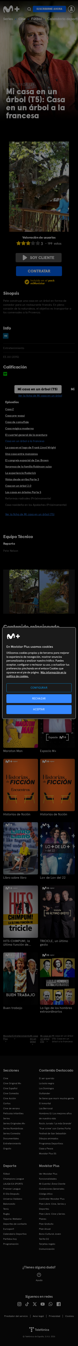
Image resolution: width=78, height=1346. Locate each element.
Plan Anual (45, 1229)
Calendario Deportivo (15, 1234)
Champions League (13, 1178)
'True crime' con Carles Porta (55, 1128)
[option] (24, 592)
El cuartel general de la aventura (26, 434)
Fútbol (36, 19)
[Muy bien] (38, 243)
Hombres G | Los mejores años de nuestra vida (55, 1116)
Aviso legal (38, 1316)
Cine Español (10, 1088)
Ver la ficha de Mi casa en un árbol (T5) (29, 514)
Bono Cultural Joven (50, 1234)
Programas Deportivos (51, 1143)
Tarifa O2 (44, 1239)
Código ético (46, 1193)
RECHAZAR (39, 698)
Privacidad (54, 1316)
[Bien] (33, 243)
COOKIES (69, 1316)
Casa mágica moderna (19, 428)
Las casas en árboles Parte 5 (23, 492)
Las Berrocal (46, 1108)
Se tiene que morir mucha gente (56, 1098)
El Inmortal (45, 1103)
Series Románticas (13, 1128)
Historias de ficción (16, 814)
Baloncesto (9, 1203)
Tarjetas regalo (47, 1244)
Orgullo (7, 1148)
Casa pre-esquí (15, 415)
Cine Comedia (11, 1093)
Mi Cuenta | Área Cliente (52, 1183)
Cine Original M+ (12, 1083)
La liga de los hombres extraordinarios (56, 1009)
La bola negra (46, 1083)
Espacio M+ (48, 751)
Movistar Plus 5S (47, 1153)
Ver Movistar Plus (48, 1173)
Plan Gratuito (46, 1224)
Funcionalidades (48, 1178)
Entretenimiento (12, 1143)
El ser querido (46, 1078)
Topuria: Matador (12, 1218)
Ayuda (39, 1280)
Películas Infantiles (13, 1113)
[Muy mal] (18, 243)
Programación (11, 1244)
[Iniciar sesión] (71, 9)
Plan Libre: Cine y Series (52, 1213)
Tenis (6, 1208)
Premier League (12, 1188)
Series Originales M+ (14, 1123)
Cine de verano (11, 1108)
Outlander (44, 1093)
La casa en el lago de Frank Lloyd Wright (30, 447)
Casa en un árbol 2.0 (18, 485)
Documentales (11, 1138)
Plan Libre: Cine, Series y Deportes (52, 1206)
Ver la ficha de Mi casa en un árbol (40, 395)
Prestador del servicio (16, 1316)
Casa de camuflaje (17, 422)
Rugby (6, 1213)
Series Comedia (11, 1133)
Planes (42, 1218)
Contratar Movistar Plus (51, 1198)
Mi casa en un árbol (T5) (38, 389)
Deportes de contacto (15, 1224)
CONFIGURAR (39, 687)
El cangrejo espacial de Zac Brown (27, 460)
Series (8, 19)
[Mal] (23, 243)
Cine (22, 19)
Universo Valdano (12, 1198)
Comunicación (47, 1249)
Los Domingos (46, 1088)
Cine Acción (9, 1098)
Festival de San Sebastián (52, 1133)
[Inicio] (11, 9)
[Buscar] (29, 9)
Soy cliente (42, 257)
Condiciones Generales (51, 1188)
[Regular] (28, 243)
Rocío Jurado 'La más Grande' (55, 1123)
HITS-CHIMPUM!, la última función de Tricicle (16, 942)
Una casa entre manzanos (21, 453)
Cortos (6, 1103)
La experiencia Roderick (20, 473)
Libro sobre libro (14, 877)
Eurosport (8, 1229)
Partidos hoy (10, 1239)
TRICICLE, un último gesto (54, 942)
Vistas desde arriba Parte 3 (22, 479)
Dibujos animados (48, 1138)
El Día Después (11, 1193)
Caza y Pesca (46, 1148)
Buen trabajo (12, 1008)
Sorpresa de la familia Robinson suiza (28, 466)
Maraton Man (13, 751)
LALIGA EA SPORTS (13, 1183)
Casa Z (9, 409)
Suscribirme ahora (49, 8)
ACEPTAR (39, 709)
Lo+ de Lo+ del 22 (53, 877)
